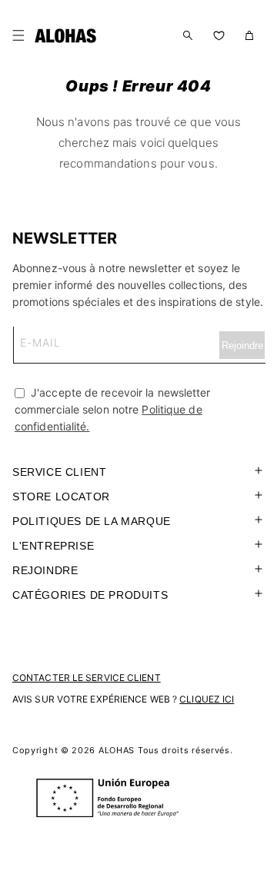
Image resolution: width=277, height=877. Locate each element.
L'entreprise (53, 546)
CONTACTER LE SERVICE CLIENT (86, 677)
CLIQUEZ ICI (206, 699)
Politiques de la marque (91, 521)
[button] (21, 35)
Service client (59, 472)
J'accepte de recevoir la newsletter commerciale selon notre (113, 409)
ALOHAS (116, 750)
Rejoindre (45, 570)
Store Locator (61, 496)
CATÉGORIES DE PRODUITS (90, 595)
